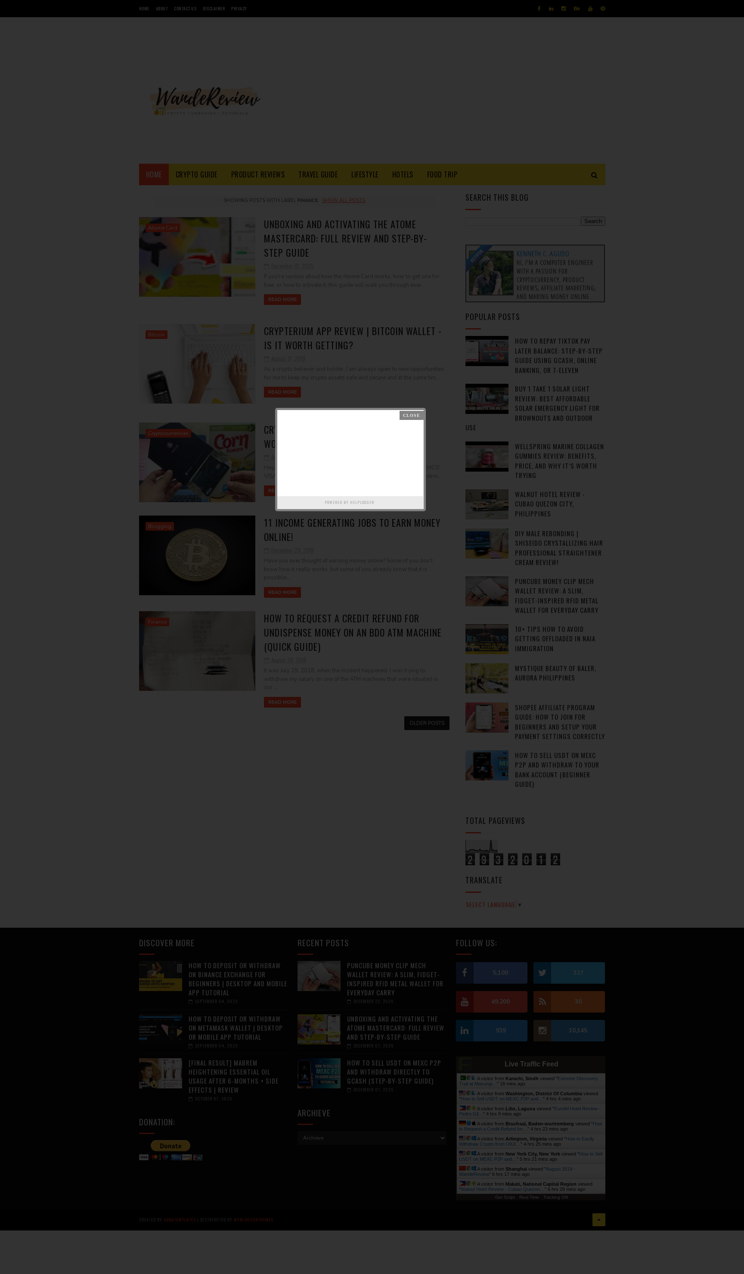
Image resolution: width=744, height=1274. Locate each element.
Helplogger (362, 502)
